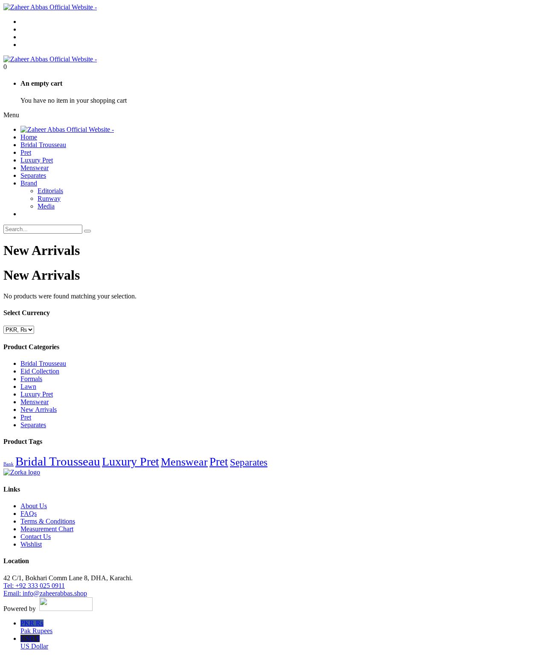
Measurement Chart (46, 529)
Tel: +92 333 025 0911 (34, 585)
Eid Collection (39, 371)
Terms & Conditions (47, 521)
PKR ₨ (36, 626)
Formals (31, 378)
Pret (25, 417)
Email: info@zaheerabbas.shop (45, 593)
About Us (33, 505)
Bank (8, 464)
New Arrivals (38, 409)
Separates (33, 424)
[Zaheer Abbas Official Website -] (50, 7)
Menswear (34, 401)
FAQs (28, 513)
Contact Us (35, 536)
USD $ (34, 642)
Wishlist (31, 544)
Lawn (28, 386)
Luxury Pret (36, 394)
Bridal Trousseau (43, 363)
